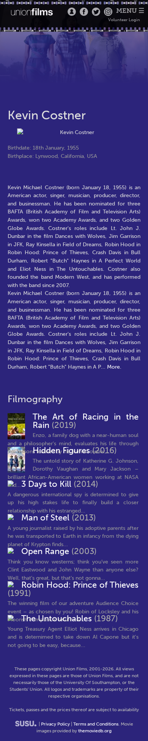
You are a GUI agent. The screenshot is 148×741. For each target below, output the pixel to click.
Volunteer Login (124, 19)
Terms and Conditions (95, 724)
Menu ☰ (130, 11)
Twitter (96, 12)
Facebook (84, 12)
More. (114, 366)
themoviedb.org (95, 730)
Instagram (108, 12)
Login (72, 12)
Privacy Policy (55, 724)
